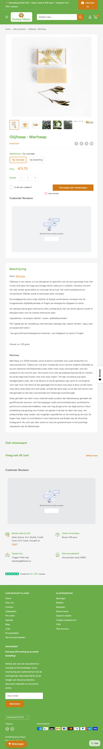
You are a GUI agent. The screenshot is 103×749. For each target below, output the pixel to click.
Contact (9, 607)
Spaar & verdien (63, 615)
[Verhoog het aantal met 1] (35, 178)
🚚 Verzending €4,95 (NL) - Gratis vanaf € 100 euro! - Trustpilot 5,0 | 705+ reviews (37, 5)
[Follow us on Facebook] (7, 729)
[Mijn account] (90, 17)
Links (7, 628)
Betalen (60, 602)
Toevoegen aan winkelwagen (73, 187)
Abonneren (14, 704)
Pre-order (10, 615)
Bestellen (60, 607)
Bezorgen (60, 598)
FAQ (58, 624)
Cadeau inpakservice (66, 620)
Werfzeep (14, 144)
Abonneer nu (90, 5)
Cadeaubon (10, 611)
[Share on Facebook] (76, 143)
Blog (7, 624)
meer (14, 544)
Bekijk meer (92, 455)
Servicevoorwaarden (15, 637)
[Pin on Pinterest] (81, 143)
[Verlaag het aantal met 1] (21, 178)
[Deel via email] (91, 143)
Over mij (9, 602)
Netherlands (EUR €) (15, 717)
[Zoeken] (80, 17)
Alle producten (19, 29)
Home (8, 29)
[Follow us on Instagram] (12, 729)
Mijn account (62, 628)
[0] (95, 17)
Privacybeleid (11, 633)
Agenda (9, 620)
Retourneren (62, 611)
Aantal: (13, 177)
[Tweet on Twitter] (86, 143)
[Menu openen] (6, 17)
